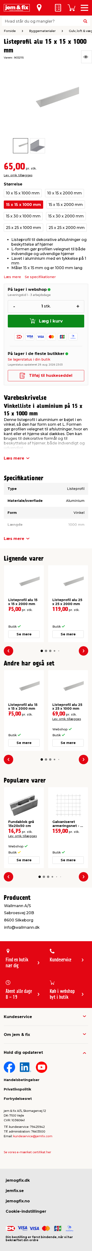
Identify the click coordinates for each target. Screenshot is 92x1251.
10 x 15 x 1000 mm (23, 193)
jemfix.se (15, 1190)
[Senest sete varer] (86, 57)
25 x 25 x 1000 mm (23, 227)
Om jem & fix (17, 1034)
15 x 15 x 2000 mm (66, 204)
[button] (42, 651)
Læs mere (12, 277)
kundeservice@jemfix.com (32, 1136)
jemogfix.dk (18, 1180)
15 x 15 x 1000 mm (23, 204)
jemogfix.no (18, 1201)
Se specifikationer (40, 277)
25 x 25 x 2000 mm (67, 227)
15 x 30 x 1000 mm (23, 216)
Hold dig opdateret (23, 1052)
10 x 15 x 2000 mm (64, 193)
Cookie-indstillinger (26, 1211)
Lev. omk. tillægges (18, 175)
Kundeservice (18, 1017)
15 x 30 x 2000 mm (66, 216)
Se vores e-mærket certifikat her (27, 1152)
